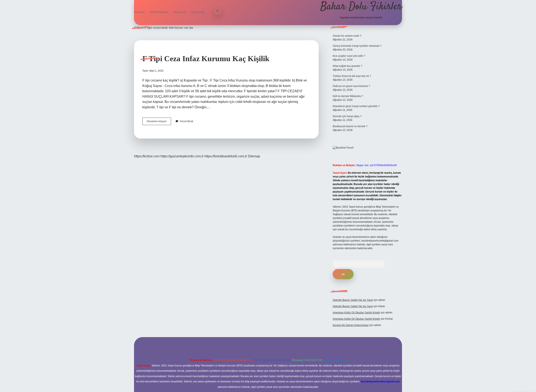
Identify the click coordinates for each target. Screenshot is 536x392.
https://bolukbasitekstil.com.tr (225, 156)
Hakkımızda (198, 12)
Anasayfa (139, 12)
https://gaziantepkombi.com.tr (182, 156)
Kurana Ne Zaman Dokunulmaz (351, 325)
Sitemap (254, 156)
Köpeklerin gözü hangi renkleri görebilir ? (356, 106)
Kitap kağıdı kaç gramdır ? (347, 66)
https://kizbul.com (147, 156)
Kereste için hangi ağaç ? (347, 116)
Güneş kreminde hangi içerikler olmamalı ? (357, 45)
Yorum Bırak (186, 121)
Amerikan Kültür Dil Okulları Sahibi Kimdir (356, 312)
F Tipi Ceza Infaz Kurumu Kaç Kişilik (205, 58)
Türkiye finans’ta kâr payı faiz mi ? (352, 76)
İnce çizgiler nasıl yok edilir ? (349, 55)
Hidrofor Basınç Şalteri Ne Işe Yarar (353, 300)
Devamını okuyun (159, 122)
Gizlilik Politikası (159, 12)
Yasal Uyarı (179, 12)
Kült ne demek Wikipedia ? (348, 96)
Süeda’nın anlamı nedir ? (347, 35)
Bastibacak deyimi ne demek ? (350, 126)
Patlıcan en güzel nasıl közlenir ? (351, 86)
